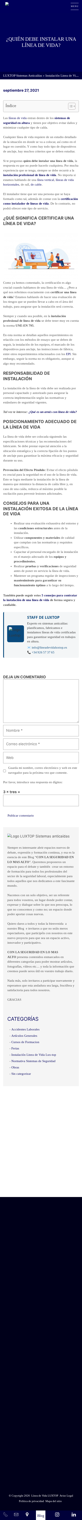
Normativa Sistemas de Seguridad (33, 1061)
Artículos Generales (24, 1035)
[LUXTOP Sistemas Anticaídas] (20, 6)
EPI (68, 354)
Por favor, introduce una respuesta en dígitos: (32, 782)
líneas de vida (17, 118)
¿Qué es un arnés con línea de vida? (53, 412)
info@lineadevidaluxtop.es (49, 647)
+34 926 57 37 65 (43, 652)
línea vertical (45, 180)
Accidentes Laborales (25, 1029)
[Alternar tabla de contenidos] (69, 106)
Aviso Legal (51, 1457)
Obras (15, 1067)
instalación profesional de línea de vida (29, 175)
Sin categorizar (21, 1073)
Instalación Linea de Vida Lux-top (33, 1054)
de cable (36, 184)
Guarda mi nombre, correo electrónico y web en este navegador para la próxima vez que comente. (42, 770)
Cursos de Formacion (25, 1042)
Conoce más (41, 1185)
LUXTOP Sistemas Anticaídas (22, 75)
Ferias (15, 1048)
